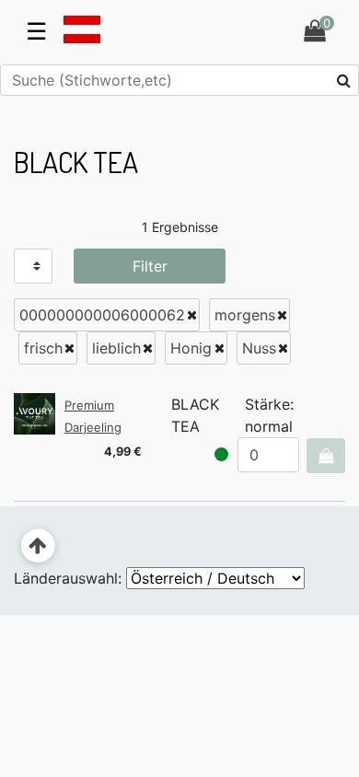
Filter (150, 266)
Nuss (259, 348)
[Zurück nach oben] (38, 546)
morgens (244, 315)
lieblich (116, 348)
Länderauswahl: (68, 578)
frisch (43, 348)
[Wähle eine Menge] (325, 455)
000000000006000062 (102, 315)
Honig (191, 348)
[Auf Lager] (221, 454)
